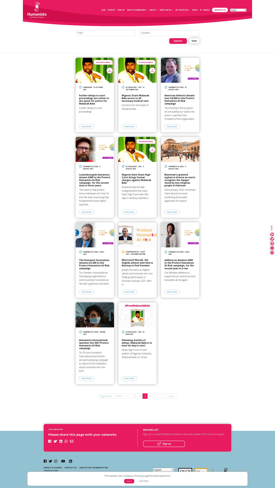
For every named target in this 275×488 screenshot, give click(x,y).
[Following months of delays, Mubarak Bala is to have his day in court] (137, 314)
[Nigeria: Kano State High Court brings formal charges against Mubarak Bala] (137, 149)
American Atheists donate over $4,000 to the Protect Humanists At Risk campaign (179, 99)
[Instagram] (55, 461)
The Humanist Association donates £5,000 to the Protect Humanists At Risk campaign (94, 264)
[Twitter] (50, 461)
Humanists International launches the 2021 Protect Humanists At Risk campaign (94, 344)
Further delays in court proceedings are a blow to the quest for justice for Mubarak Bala (94, 99)
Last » (172, 396)
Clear (194, 40)
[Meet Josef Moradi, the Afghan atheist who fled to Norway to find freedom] (137, 234)
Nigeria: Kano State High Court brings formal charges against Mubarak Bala (136, 178)
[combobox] (105, 33)
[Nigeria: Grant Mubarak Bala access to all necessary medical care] (137, 70)
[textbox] (106, 33)
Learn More (144, 481)
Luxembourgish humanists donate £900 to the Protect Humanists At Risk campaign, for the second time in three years (94, 180)
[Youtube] (63, 461)
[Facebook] (45, 461)
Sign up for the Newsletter (93, 467)
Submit (178, 40)
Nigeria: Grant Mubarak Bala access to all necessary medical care (135, 98)
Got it (129, 481)
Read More (86, 126)
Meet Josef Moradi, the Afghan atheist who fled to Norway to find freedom (137, 263)
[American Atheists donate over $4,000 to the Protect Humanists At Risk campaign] (180, 70)
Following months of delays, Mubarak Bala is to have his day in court (137, 343)
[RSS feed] (70, 461)
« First (118, 396)
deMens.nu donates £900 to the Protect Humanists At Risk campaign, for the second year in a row (179, 264)
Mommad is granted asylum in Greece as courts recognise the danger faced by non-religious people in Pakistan (179, 180)
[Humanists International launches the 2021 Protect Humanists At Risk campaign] (95, 314)
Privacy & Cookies (53, 467)
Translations (51, 470)
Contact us (70, 467)
